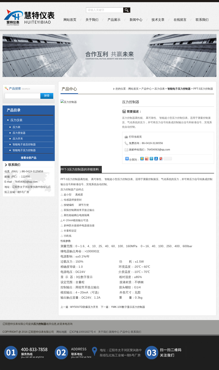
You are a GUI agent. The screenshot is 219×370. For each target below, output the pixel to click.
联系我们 (202, 19)
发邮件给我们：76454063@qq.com (149, 149)
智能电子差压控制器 (24, 144)
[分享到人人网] (156, 158)
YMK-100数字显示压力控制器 (128, 306)
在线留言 (180, 19)
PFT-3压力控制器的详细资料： (81, 169)
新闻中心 (136, 19)
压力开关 (18, 138)
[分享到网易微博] (160, 158)
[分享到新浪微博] (146, 158)
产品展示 (114, 19)
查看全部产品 (28, 157)
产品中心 (146, 88)
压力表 (16, 127)
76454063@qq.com (26, 181)
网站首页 (70, 19)
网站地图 (61, 331)
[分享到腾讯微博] (151, 158)
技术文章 (158, 19)
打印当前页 (135, 136)
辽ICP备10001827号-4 (82, 331)
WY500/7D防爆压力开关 (84, 306)
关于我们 (92, 19)
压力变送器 (19, 132)
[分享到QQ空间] (141, 158)
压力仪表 (16, 120)
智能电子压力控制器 (24, 150)
